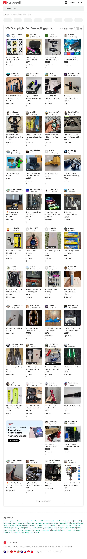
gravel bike (56, 530)
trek (45, 525)
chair (22, 528)
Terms (52, 547)
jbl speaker (51, 525)
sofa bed (28, 528)
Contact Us (15, 547)
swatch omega (9, 525)
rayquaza (69, 525)
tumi (14, 530)
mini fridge (76, 530)
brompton (16, 532)
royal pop (12, 521)
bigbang (31, 523)
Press (21, 547)
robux (14, 523)
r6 (6, 521)
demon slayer (46, 530)
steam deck (7, 532)
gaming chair (47, 528)
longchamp (60, 525)
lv (4, 521)
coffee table (35, 532)
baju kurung (25, 532)
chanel (69, 530)
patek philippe (65, 523)
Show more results (43, 501)
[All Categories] (66, 2)
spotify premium (44, 521)
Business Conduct (66, 547)
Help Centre (7, 547)
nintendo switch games (32, 530)
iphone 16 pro (22, 523)
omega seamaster (77, 523)
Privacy (57, 547)
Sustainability (29, 547)
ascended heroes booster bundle (47, 523)
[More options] (7, 68)
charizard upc (8, 528)
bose (24, 525)
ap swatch (7, 523)
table (10, 530)
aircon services (67, 521)
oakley (16, 528)
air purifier (33, 521)
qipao (67, 528)
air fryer (39, 525)
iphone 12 (77, 521)
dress (19, 521)
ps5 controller (56, 521)
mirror (63, 530)
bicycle (20, 530)
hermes (18, 525)
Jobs (35, 547)
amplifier (73, 528)
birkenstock (31, 525)
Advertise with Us (43, 547)
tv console (25, 521)
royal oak (77, 525)
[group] (24, 432)
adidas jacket (37, 528)
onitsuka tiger (58, 528)
